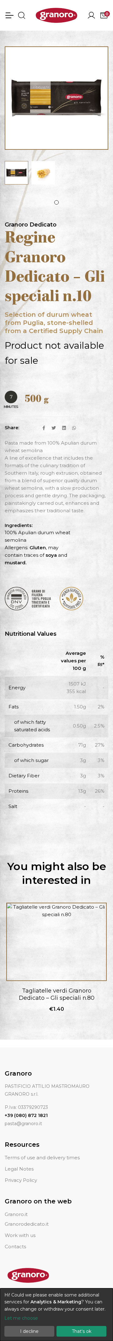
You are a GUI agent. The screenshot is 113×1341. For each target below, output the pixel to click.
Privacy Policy (21, 1180)
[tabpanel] (16, 173)
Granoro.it (16, 1214)
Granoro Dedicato (30, 224)
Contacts (15, 1247)
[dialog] (56, 1314)
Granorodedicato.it (27, 1224)
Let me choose (21, 1318)
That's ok (81, 1331)
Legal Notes (19, 1169)
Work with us (20, 1235)
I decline (29, 1331)
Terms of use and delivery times (42, 1158)
